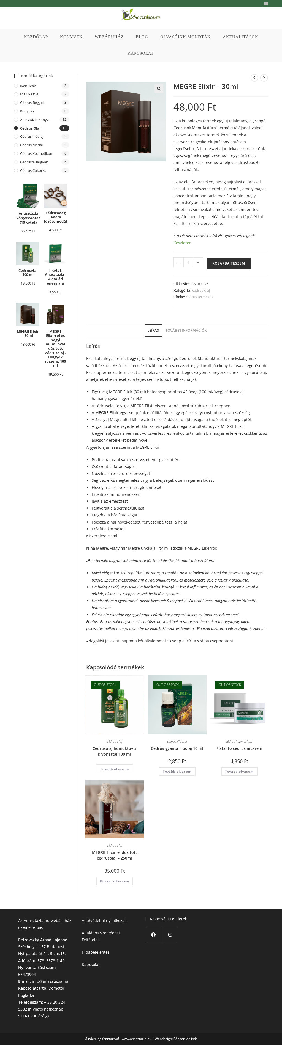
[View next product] (264, 78)
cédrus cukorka (33, 170)
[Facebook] (153, 934)
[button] (158, 88)
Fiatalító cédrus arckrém (239, 748)
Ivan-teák (28, 85)
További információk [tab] (186, 330)
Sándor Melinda (185, 1038)
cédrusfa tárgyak (34, 161)
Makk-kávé (29, 94)
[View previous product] (254, 78)
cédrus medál (31, 144)
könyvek (27, 111)
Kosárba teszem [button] (114, 881)
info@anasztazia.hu (50, 981)
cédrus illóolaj (177, 741)
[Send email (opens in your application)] (265, 3)
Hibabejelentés (96, 952)
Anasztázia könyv (34, 119)
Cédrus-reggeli (32, 102)
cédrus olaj (201, 290)
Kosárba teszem (228, 263)
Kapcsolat (91, 964)
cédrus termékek (199, 296)
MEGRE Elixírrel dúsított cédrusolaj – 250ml (114, 855)
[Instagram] (170, 934)
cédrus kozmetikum (239, 741)
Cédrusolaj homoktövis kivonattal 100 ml (114, 751)
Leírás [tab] (153, 330)
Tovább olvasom (114, 769)
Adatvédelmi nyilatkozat (104, 920)
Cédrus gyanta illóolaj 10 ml (177, 748)
